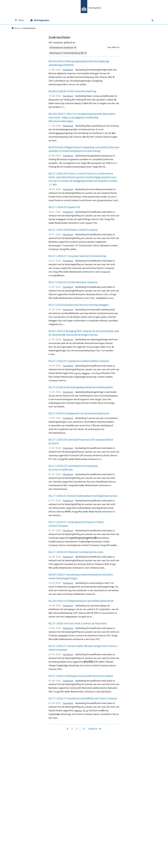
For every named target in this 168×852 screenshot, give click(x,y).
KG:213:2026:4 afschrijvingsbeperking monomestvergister (81, 387)
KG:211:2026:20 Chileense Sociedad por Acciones (76, 552)
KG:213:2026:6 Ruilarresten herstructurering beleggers (79, 304)
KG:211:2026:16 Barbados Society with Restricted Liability (81, 676)
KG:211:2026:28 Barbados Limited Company (73, 229)
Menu (21, 20)
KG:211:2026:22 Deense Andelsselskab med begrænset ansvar (83, 495)
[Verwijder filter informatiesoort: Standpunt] (75, 47)
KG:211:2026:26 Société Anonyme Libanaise (73, 282)
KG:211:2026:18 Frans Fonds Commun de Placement (78, 623)
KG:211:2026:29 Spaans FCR (64, 207)
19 (83, 728)
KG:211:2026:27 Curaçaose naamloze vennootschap (77, 256)
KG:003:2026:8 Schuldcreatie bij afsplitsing (72, 91)
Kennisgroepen (41, 20)
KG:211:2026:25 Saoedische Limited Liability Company (79, 361)
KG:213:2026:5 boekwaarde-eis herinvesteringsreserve (79, 413)
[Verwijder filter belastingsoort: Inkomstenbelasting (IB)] (86, 53)
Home (16, 28)
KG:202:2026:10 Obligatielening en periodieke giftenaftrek (81, 600)
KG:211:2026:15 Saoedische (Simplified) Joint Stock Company (83, 698)
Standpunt (68, 69)
